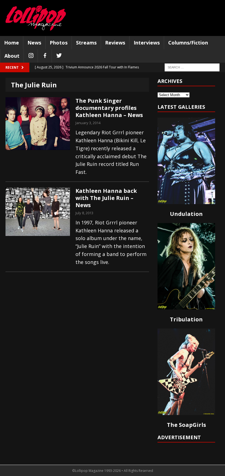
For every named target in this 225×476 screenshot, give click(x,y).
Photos (59, 42)
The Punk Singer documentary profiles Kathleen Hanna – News (109, 108)
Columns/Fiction (188, 42)
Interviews (147, 42)
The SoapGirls (186, 424)
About (11, 55)
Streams (86, 42)
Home (11, 42)
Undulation (186, 214)
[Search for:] (192, 67)
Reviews (115, 42)
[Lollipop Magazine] (35, 18)
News (34, 42)
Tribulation (186, 319)
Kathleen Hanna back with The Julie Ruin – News (106, 198)
